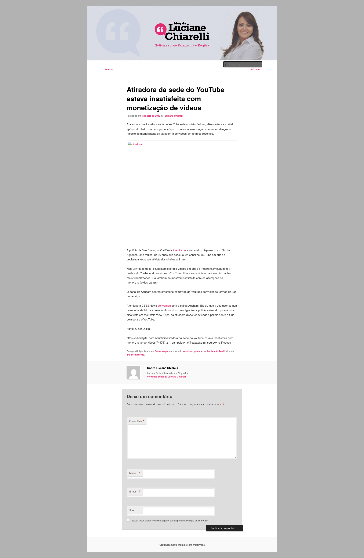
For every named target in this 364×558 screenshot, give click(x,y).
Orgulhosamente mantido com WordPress (182, 544)
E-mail (135, 491)
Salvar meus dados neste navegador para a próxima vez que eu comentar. (170, 520)
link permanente (135, 354)
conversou (164, 305)
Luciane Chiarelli (174, 115)
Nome (135, 473)
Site (131, 510)
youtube (198, 351)
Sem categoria (163, 351)
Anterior (107, 69)
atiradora (188, 351)
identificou (179, 250)
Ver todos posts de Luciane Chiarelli (168, 376)
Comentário (136, 421)
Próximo (256, 69)
